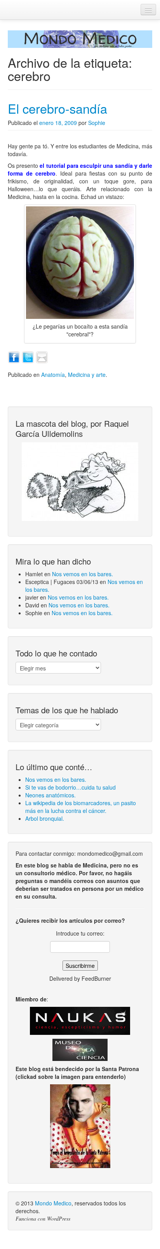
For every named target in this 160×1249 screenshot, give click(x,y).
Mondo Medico (53, 1203)
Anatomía (53, 374)
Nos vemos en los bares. (82, 574)
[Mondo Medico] (80, 39)
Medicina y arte (87, 374)
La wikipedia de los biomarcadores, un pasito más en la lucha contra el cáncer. (80, 806)
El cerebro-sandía (57, 108)
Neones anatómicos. (50, 795)
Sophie (96, 123)
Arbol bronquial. (44, 818)
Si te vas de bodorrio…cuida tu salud (70, 787)
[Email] (42, 356)
